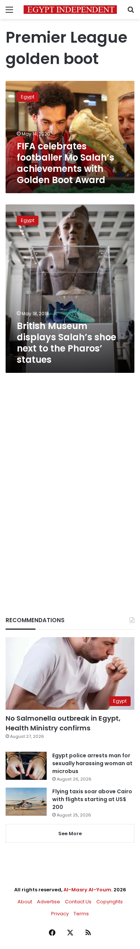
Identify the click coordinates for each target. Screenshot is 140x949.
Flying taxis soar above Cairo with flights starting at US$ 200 (92, 799)
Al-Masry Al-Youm (87, 889)
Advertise (48, 901)
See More (70, 833)
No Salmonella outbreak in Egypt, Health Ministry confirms (63, 723)
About (25, 901)
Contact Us (78, 901)
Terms (81, 913)
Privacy (60, 913)
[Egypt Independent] (70, 9)
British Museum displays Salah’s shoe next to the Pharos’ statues (66, 343)
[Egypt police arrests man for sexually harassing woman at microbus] (26, 766)
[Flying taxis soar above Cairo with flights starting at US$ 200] (26, 802)
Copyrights (109, 901)
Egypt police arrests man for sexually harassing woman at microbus (92, 763)
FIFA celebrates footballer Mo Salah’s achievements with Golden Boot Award (65, 163)
